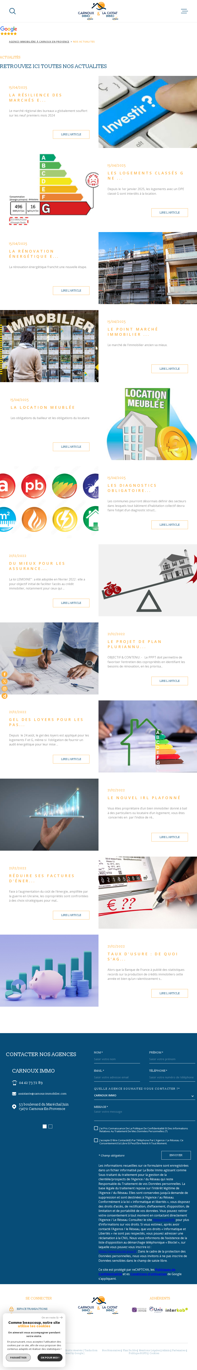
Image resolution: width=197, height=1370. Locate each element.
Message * (101, 1107)
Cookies (154, 1353)
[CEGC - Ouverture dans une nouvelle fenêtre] (139, 1310)
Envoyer (176, 1155)
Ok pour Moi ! (50, 1357)
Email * (99, 1071)
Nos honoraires (111, 1350)
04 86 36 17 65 (30, 1083)
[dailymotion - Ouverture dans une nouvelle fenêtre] (5, 696)
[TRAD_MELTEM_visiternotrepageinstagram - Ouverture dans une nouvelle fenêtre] (5, 689)
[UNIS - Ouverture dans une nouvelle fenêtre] (156, 1310)
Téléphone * (158, 1071)
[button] (45, 1126)
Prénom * (156, 1052)
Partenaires (179, 1350)
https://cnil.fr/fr (164, 1220)
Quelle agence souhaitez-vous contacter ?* (137, 1089)
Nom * (98, 1052)
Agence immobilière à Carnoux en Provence (39, 41)
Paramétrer (18, 1357)
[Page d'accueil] (99, 11)
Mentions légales (149, 1350)
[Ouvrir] (12, 11)
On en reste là (50, 1317)
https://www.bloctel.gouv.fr (117, 1251)
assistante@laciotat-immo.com (38, 1093)
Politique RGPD (138, 1353)
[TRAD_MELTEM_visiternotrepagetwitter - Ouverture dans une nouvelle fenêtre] (5, 681)
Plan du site (130, 1350)
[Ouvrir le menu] (184, 11)
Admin (166, 1350)
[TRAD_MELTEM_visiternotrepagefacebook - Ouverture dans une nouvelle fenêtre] (5, 674)
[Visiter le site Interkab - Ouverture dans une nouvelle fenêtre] (177, 1310)
